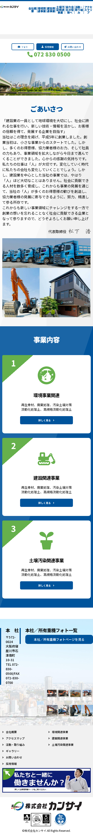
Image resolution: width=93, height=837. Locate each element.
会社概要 (32, 9)
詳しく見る (44, 420)
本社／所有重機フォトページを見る (59, 639)
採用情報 (11, 764)
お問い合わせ (14, 757)
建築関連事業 (60, 738)
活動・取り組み (79, 10)
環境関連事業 (42, 9)
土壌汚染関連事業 (60, 10)
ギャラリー (12, 751)
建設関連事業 (51, 9)
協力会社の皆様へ (70, 10)
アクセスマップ (88, 10)
